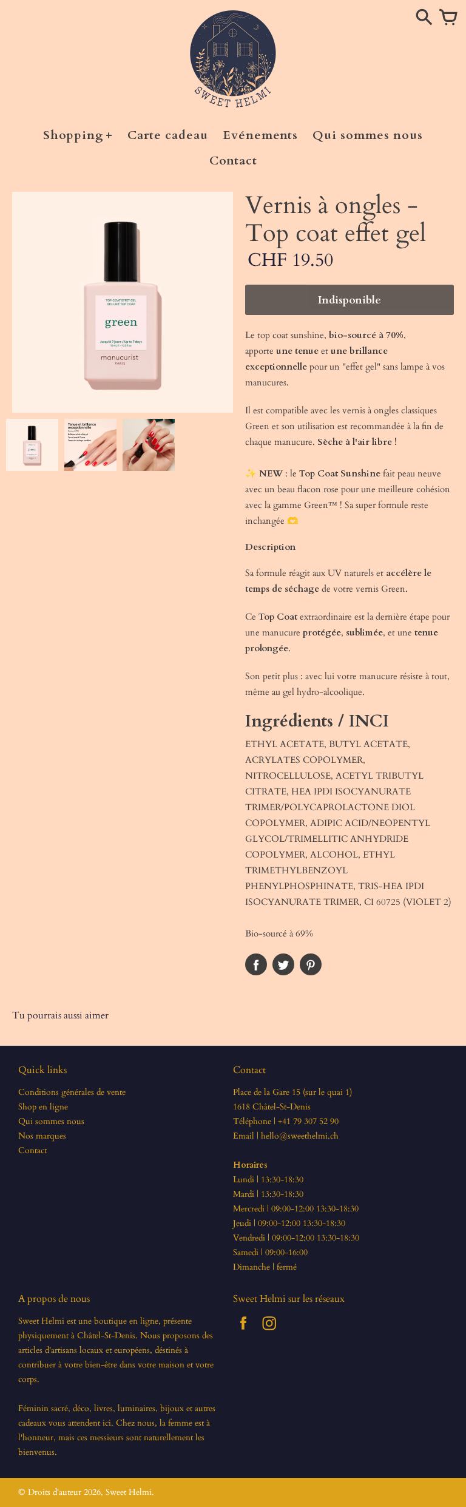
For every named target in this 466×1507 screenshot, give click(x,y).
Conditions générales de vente (72, 1092)
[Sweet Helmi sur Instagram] (269, 1332)
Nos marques (42, 1136)
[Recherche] (424, 18)
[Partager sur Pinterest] (311, 964)
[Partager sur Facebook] (256, 964)
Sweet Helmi (129, 1492)
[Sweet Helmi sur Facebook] (243, 1332)
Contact (32, 1150)
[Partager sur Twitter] (283, 964)
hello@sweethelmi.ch (300, 1136)
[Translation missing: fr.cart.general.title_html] (448, 18)
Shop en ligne (43, 1106)
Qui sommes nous (51, 1121)
